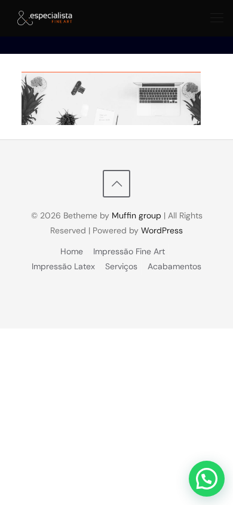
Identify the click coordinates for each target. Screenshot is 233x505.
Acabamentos (174, 266)
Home (71, 251)
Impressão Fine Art (129, 251)
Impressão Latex (63, 266)
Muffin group (136, 215)
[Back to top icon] (116, 183)
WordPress (162, 230)
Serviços (121, 266)
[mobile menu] (217, 18)
